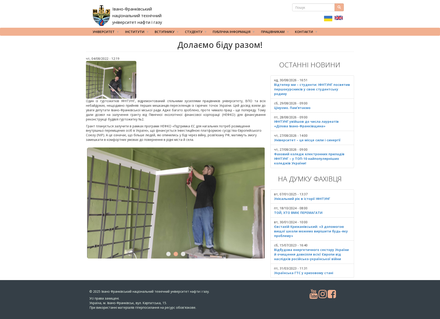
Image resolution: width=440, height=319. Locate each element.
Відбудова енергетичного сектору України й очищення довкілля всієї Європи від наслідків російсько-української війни (311, 254)
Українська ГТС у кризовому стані (303, 273)
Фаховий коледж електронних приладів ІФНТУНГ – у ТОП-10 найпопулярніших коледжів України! (309, 158)
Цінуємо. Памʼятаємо (292, 108)
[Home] (101, 15)
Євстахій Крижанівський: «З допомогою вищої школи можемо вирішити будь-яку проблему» (311, 231)
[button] (176, 80)
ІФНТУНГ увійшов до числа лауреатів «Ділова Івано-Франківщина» (306, 123)
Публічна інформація (229, 33)
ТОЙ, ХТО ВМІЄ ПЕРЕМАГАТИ (298, 212)
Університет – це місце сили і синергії (307, 140)
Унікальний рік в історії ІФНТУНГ (302, 198)
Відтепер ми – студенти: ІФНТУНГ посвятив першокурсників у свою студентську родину (312, 89)
